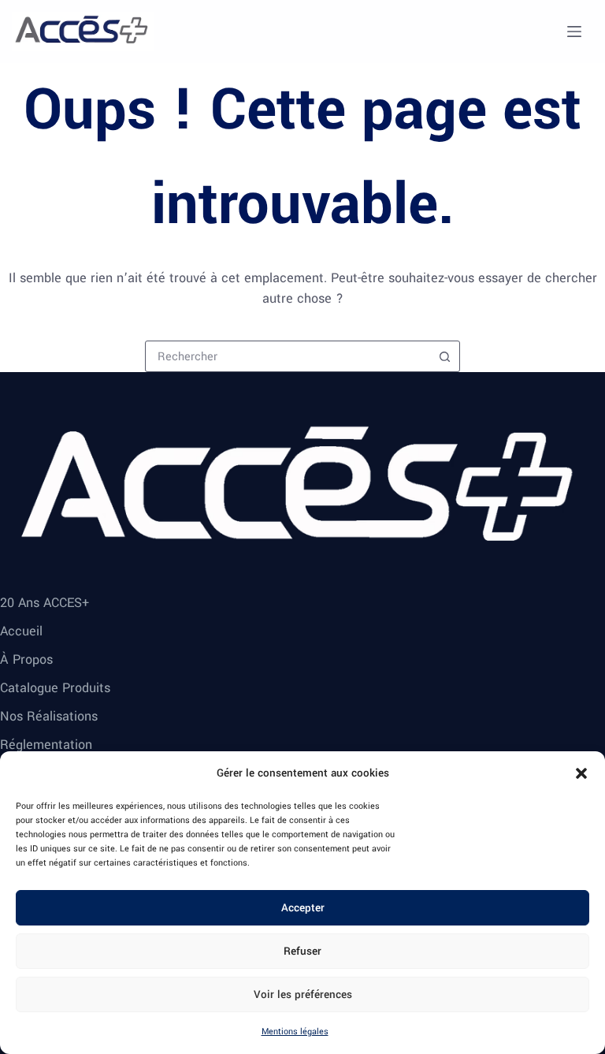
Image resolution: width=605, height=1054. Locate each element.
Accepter (303, 907)
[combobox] (287, 356)
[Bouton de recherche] (444, 356)
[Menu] (574, 31)
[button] (581, 773)
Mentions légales (295, 1031)
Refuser (302, 951)
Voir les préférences (303, 994)
